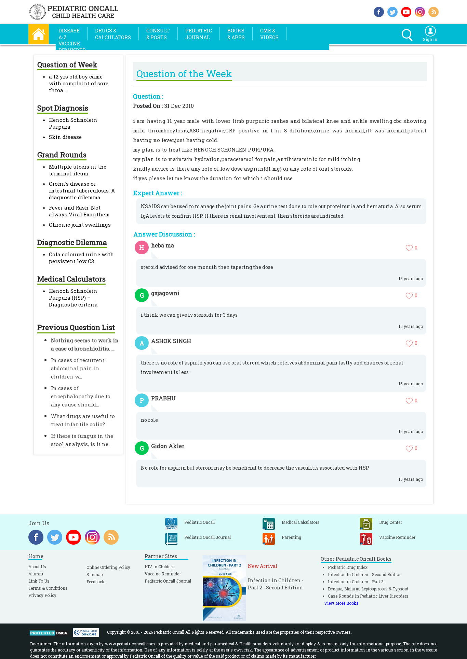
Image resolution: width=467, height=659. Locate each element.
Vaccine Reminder (163, 573)
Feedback (95, 581)
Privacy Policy (42, 595)
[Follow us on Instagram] (420, 11)
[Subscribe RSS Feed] (433, 11)
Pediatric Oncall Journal (168, 581)
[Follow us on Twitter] (392, 11)
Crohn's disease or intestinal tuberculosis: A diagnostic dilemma (82, 190)
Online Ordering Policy (108, 567)
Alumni (35, 573)
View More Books (341, 603)
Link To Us (39, 581)
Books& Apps (236, 34)
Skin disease (65, 136)
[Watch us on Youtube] (406, 11)
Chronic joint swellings (80, 224)
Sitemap (94, 574)
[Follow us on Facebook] (379, 11)
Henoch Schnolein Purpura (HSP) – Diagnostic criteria (73, 297)
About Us (37, 566)
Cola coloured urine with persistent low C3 (81, 257)
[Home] (38, 33)
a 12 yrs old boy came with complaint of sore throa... (78, 83)
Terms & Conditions (48, 588)
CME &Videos (269, 34)
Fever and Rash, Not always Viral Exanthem (79, 211)
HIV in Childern (160, 566)
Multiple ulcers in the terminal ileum (77, 170)
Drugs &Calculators (113, 34)
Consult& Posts (158, 34)
